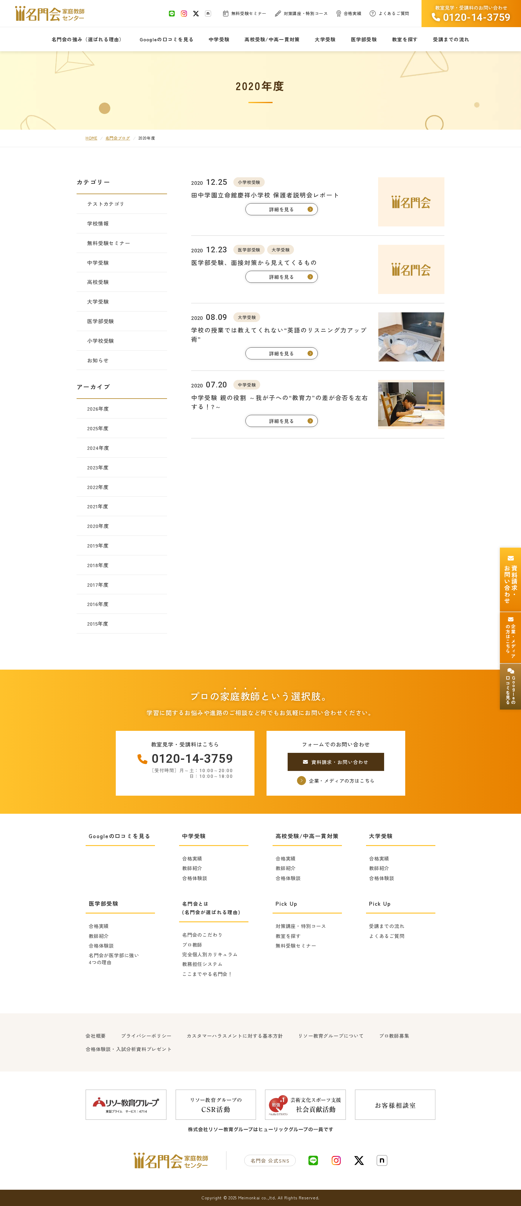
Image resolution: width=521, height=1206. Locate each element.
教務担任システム (202, 964)
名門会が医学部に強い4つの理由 (114, 958)
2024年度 (98, 447)
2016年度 (98, 604)
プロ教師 (192, 944)
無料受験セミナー (296, 945)
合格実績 (192, 858)
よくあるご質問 (387, 936)
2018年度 (98, 565)
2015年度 (98, 623)
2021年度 (98, 506)
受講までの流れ (387, 926)
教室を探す (288, 936)
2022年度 (98, 487)
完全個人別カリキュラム (210, 954)
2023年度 (98, 467)
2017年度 (98, 584)
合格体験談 (194, 878)
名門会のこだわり (202, 934)
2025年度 (98, 428)
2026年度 (98, 408)
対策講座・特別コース (301, 926)
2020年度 (98, 525)
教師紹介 (192, 868)
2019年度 (98, 545)
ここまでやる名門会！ (207, 974)
